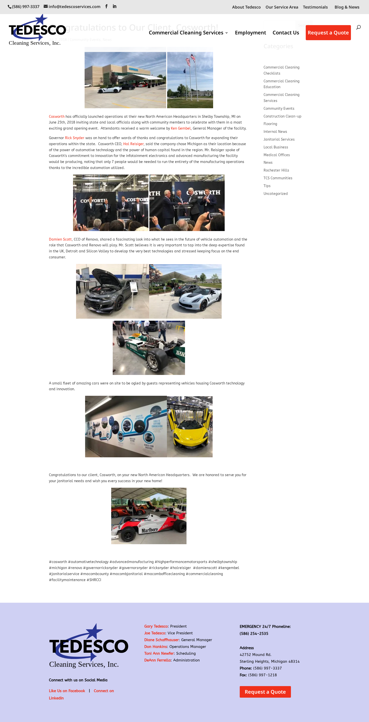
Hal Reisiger (133, 144)
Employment (250, 33)
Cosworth (57, 117)
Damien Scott (60, 239)
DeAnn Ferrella (157, 660)
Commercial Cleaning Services (186, 33)
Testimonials (315, 7)
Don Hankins (155, 646)
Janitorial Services (279, 139)
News (268, 162)
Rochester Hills (276, 170)
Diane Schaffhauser (161, 640)
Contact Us (286, 33)
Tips (267, 186)
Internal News (275, 132)
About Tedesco (246, 7)
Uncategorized (276, 194)
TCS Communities (278, 178)
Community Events (279, 108)
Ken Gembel (181, 128)
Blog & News (347, 7)
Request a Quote (328, 32)
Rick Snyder (74, 138)
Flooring (270, 124)
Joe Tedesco (154, 633)
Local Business (276, 147)
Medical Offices (277, 155)
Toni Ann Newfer (159, 653)
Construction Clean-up (282, 116)
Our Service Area (282, 7)
